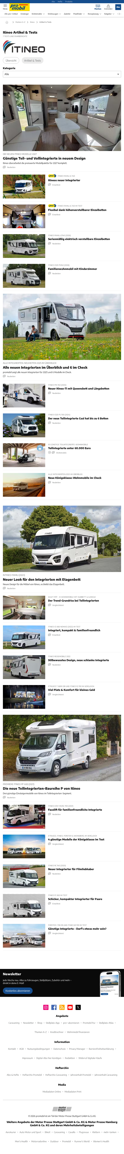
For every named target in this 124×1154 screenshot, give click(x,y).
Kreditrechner (56, 1032)
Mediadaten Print (73, 1091)
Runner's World (82, 1141)
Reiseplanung (93, 14)
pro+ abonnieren (71, 1022)
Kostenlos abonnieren (17, 990)
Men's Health (21, 1141)
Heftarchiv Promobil (32, 1074)
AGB (21, 1048)
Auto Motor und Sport (30, 1132)
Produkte (68, 1)
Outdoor (54, 1141)
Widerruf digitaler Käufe (90, 1058)
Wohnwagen (53, 14)
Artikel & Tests (32, 60)
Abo (53, 1)
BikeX (47, 1132)
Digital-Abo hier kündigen (48, 1058)
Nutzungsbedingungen (38, 1048)
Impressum (27, 1058)
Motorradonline (39, 1141)
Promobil (66, 1141)
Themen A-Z (41, 1032)
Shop (39, 1022)
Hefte (60, 1)
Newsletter (28, 1022)
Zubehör (67, 14)
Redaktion (70, 1058)
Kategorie (9, 68)
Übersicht (11, 60)
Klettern (96, 1132)
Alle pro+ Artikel (11, 14)
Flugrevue (84, 1132)
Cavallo (71, 1132)
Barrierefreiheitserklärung (101, 1048)
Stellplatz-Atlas (106, 1022)
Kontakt (12, 1048)
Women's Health (101, 1141)
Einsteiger (25, 14)
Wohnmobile (37, 14)
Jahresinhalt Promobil (81, 1074)
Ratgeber (108, 14)
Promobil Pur (89, 1022)
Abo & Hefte (13, 1074)
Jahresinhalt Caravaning (106, 1074)
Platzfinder (77, 14)
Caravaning (14, 1022)
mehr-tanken (110, 1132)
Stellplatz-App (53, 1022)
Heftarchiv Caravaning (56, 1074)
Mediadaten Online (52, 1091)
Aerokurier (11, 1132)
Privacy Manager (77, 1048)
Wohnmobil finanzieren (78, 1032)
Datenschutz (59, 1048)
